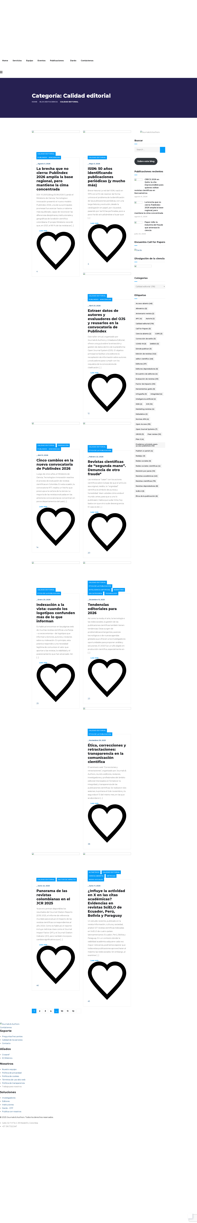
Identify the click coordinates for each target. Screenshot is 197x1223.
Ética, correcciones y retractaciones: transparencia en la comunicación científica (107, 753)
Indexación (63, 445)
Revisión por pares (145, 471)
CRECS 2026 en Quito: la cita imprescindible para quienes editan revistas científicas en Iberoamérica (148, 186)
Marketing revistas (145, 409)
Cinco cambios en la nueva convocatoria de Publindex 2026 (54, 464)
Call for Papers (143, 329)
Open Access (143, 424)
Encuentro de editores (147, 374)
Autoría (150, 319)
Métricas (111, 876)
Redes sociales (96, 879)
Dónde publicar (144, 349)
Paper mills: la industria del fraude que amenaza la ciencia (154, 226)
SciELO (140, 491)
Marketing (119, 590)
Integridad (156, 394)
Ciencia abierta (143, 334)
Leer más (43, 231)
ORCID (140, 434)
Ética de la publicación (100, 450)
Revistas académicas (146, 476)
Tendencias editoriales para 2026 (102, 609)
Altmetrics (94, 872)
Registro (16, 1218)
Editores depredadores (147, 369)
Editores (141, 364)
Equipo (29, 61)
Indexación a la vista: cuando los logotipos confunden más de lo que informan (55, 613)
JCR (149, 404)
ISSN (139, 404)
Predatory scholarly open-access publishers (147, 445)
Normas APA (142, 419)
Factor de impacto (67, 879)
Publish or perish (144, 451)
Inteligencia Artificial (99, 590)
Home (5, 61)
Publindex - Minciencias (49, 157)
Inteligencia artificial (146, 399)
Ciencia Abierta (96, 876)
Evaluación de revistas (147, 379)
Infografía (141, 394)
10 (62, 1011)
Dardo (73, 61)
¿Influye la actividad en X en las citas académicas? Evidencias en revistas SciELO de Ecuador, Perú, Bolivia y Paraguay (106, 903)
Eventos (41, 61)
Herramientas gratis (145, 389)
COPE (158, 334)
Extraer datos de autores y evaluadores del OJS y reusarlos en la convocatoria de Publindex (106, 321)
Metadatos (142, 414)
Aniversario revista (145, 314)
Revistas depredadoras (147, 486)
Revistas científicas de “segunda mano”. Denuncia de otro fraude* (107, 468)
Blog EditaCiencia (49, 102)
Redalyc (140, 456)
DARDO (154, 344)
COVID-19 (141, 344)
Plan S (140, 439)
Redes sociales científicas (148, 466)
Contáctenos (87, 61)
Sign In (23, 1218)
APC (139, 319)
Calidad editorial (46, 154)
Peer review (154, 434)
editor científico (144, 359)
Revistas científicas (146, 481)
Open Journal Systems (146, 429)
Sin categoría (95, 593)
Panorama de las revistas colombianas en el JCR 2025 (53, 897)
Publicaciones (57, 61)
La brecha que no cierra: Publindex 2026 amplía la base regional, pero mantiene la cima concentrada (54, 179)
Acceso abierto (144, 303)
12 (73, 1011)
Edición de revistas (146, 354)
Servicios (17, 61)
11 (67, 1011)
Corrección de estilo (146, 339)
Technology (111, 593)
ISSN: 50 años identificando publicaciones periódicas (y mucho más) (106, 177)
